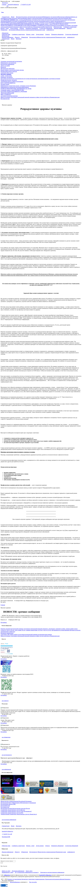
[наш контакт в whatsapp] (4, 6)
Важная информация (59, 28)
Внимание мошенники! (7, 633)
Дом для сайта (33, 882)
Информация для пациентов (50, 17)
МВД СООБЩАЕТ (39, 25)
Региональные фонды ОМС (8, 804)
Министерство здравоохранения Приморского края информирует (35, 29)
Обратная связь (57, 27)
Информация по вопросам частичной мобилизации (15, 87)
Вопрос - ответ (30, 34)
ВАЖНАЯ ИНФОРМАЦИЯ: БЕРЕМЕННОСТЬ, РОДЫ (23, 24)
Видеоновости (13, 29)
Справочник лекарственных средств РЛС (12, 812)
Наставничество (47, 27)
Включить (5, 2)
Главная (4, 4)
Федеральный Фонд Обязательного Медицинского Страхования (18, 802)
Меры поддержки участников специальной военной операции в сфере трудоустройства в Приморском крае (39, 26)
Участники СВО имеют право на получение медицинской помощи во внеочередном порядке (26, 634)
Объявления (24, 37)
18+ (7, 6)
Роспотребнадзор (5, 805)
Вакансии (6, 18)
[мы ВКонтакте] (1, 6)
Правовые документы (32, 19)
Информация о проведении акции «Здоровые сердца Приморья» (37, 22)
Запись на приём (5, 65)
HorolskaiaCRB (6, 836)
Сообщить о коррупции (69, 27)
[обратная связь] (2, 31)
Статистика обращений (45, 28)
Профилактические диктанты (31, 21)
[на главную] (1, 31)
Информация (5, 36)
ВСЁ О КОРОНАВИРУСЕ (8, 83)
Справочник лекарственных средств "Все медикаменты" (16, 811)
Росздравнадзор (5, 807)
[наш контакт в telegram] (2, 6)
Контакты (18, 17)
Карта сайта (29, 871)
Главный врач (5, 17)
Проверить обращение (31, 28)
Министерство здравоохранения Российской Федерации (16, 801)
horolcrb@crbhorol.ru (13, 4)
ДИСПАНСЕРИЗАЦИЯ (27, 25)
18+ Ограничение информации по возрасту (27, 872)
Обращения (5, 33)
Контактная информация (65, 17)
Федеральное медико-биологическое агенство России (15, 808)
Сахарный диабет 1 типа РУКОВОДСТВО (50, 24)
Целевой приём (15, 22)
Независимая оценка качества (54, 18)
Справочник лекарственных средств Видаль (13, 810)
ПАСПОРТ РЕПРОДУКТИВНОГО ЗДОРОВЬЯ (14, 91)
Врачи (12, 17)
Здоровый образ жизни (7, 73)
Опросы (21, 28)
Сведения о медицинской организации (32, 17)
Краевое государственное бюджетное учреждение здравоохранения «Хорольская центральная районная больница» (38, 879)
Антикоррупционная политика (52, 25)
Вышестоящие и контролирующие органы (34, 18)
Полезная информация (18, 871)
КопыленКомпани (15, 882)
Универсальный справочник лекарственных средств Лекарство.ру (19, 814)
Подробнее (4, 622)
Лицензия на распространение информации (52, 872)
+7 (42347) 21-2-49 (25, 4)
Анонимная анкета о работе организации (50, 21)
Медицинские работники (16, 18)
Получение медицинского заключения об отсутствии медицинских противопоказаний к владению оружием (30, 78)
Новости (69, 28)
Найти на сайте (6, 871)
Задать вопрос (14, 28)
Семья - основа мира (20, 19)
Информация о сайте (7, 872)
